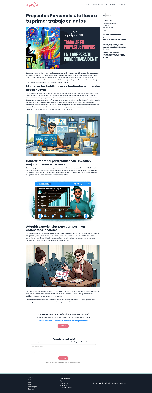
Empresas (31, 389)
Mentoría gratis (33, 387)
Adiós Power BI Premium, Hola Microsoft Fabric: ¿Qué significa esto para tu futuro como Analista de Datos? (114, 47)
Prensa (62, 381)
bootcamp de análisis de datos (76, 93)
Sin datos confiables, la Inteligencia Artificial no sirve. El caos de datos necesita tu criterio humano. (114, 55)
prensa (105, 30)
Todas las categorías (109, 23)
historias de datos (108, 28)
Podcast (101, 4)
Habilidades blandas (66, 388)
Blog (106, 4)
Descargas (63, 385)
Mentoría (112, 4)
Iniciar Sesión (121, 4)
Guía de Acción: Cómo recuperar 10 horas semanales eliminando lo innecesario (114, 39)
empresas (106, 25)
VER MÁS (63, 326)
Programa (94, 4)
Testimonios (64, 383)
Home (87, 4)
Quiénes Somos (65, 378)
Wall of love (31, 384)
